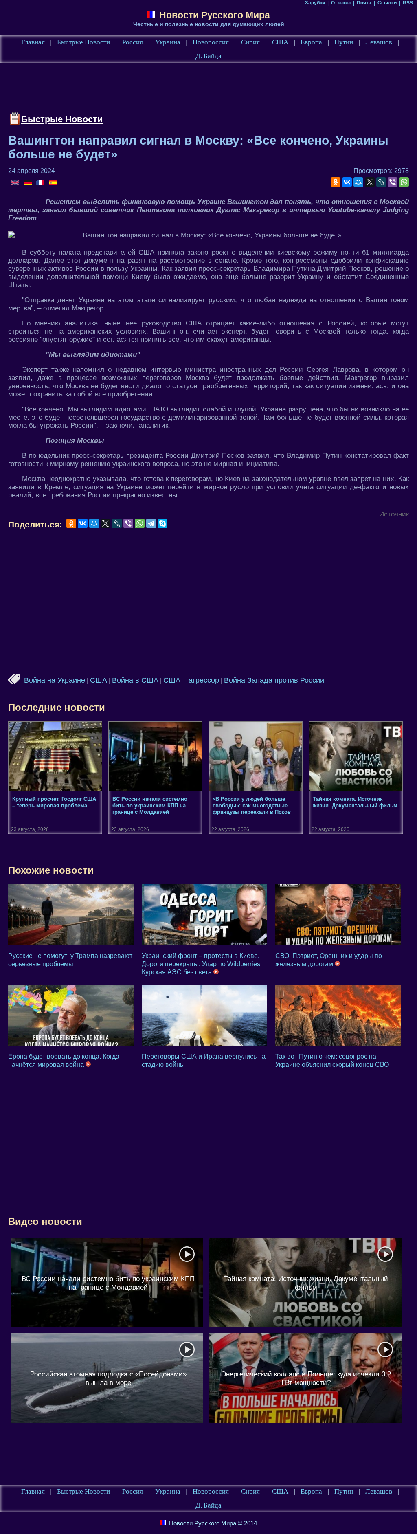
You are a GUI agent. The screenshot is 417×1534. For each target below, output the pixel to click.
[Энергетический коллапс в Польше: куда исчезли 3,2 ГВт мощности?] (305, 1378)
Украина (167, 42)
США (280, 42)
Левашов (378, 42)
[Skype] (162, 523)
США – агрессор (191, 680)
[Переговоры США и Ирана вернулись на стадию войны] (204, 1015)
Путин (343, 42)
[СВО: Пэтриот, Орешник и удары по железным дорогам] (338, 914)
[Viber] (392, 182)
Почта (364, 3)
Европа (311, 42)
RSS (408, 3)
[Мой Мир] (358, 182)
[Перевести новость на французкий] (41, 183)
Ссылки (387, 3)
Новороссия (211, 42)
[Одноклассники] (335, 182)
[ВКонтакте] (347, 182)
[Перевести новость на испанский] (53, 183)
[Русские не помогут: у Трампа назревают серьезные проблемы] (71, 914)
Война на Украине (54, 680)
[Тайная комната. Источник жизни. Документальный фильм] (305, 1282)
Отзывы (341, 3)
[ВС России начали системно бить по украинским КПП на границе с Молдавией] (107, 1282)
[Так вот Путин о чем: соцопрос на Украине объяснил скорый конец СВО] (338, 1015)
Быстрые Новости (83, 42)
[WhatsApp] (404, 182)
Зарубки (315, 3)
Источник (394, 514)
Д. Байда (208, 56)
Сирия (250, 42)
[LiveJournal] (381, 182)
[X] (370, 182)
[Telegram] (151, 523)
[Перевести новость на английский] (15, 183)
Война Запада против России (274, 680)
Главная (33, 42)
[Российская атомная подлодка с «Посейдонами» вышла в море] (107, 1378)
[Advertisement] (156, 89)
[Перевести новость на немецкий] (28, 183)
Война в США (135, 680)
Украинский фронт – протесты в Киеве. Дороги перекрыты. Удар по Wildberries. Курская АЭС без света (202, 964)
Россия (132, 42)
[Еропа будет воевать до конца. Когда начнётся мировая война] (71, 1015)
